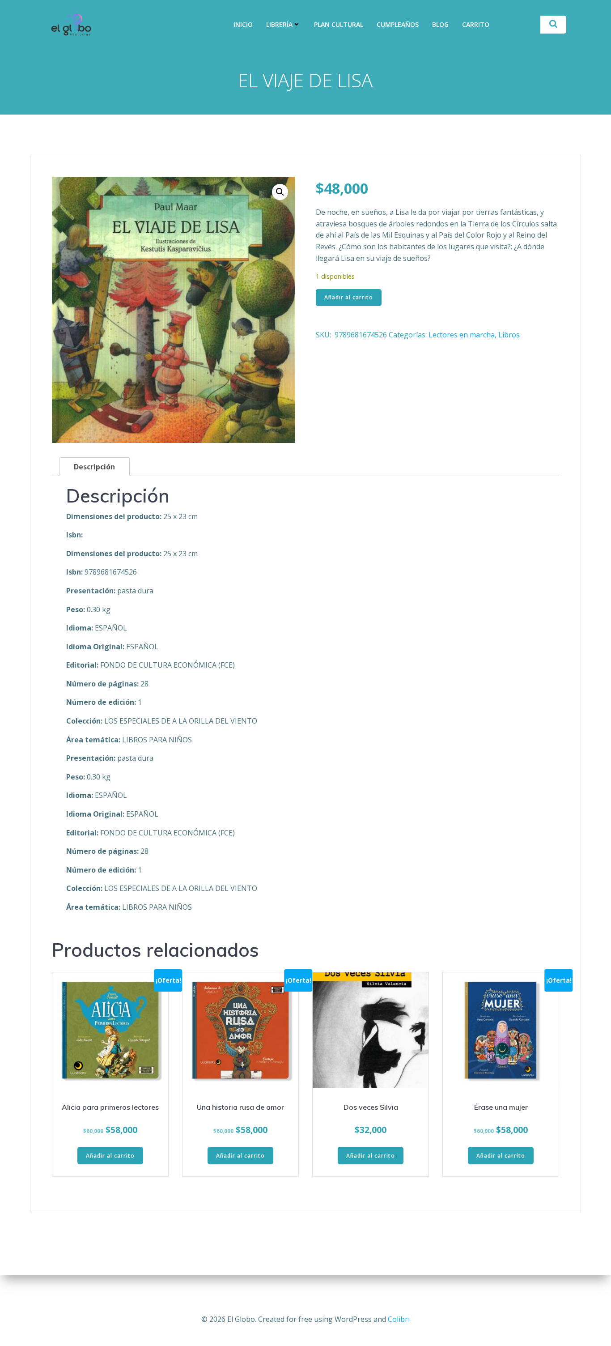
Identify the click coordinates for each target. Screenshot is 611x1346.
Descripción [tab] (94, 467)
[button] (280, 192)
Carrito (475, 24)
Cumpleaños (398, 24)
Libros (509, 335)
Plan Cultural (338, 24)
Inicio (243, 24)
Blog (440, 24)
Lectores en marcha (462, 335)
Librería (279, 24)
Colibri (399, 1319)
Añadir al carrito (348, 297)
